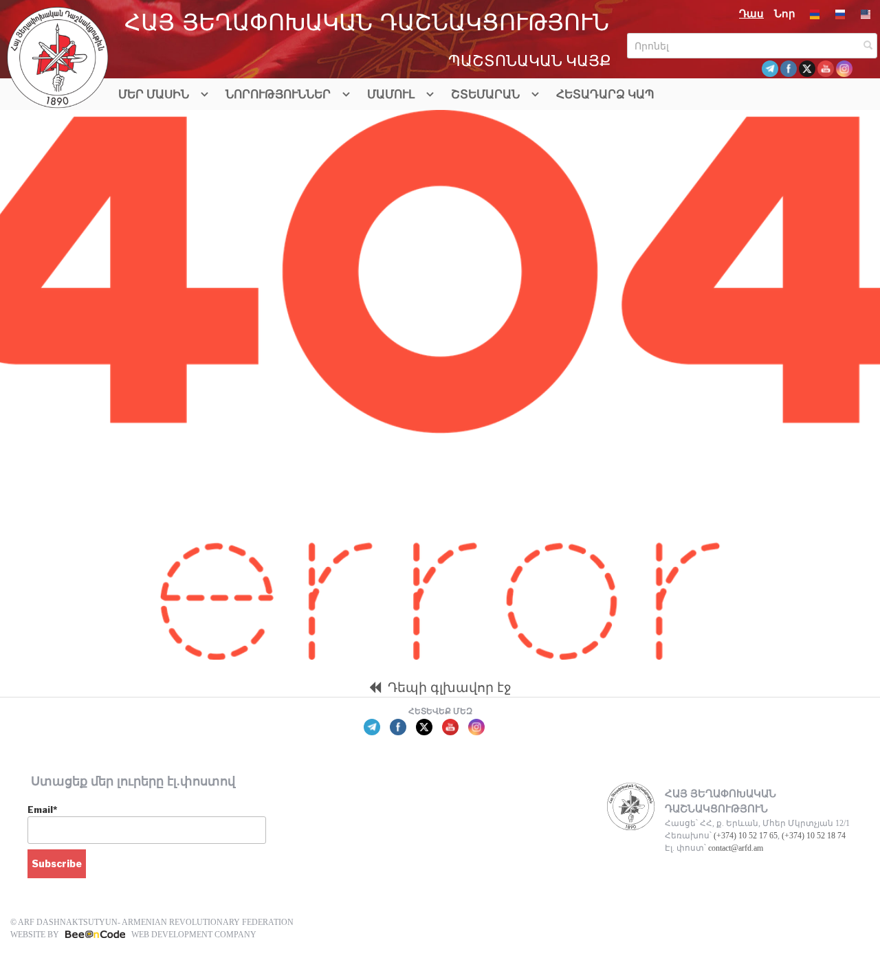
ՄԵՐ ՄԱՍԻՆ (153, 94)
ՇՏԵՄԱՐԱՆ (485, 94)
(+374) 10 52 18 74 (814, 835)
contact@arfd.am (735, 848)
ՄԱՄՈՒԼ (391, 94)
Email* (42, 809)
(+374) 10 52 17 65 (746, 835)
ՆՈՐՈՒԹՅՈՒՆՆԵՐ (278, 94)
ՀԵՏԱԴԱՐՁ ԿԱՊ (605, 94)
